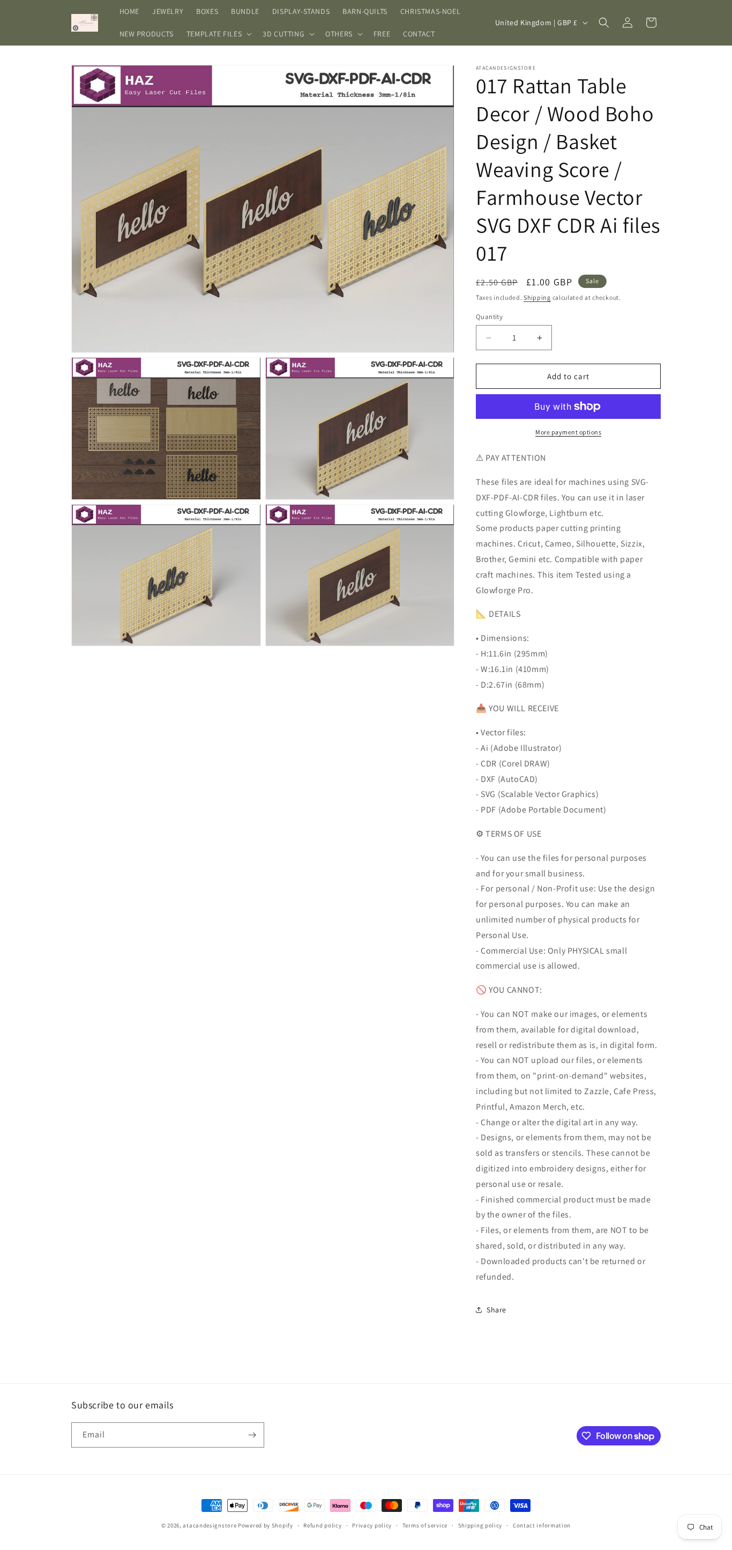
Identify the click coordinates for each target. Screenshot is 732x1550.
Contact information (542, 1525)
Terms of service (424, 1525)
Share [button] (496, 1310)
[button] (218, 34)
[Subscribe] (252, 1435)
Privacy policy (372, 1525)
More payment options (568, 432)
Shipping (537, 297)
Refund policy (322, 1525)
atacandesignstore (209, 1525)
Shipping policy (480, 1525)
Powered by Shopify (265, 1525)
